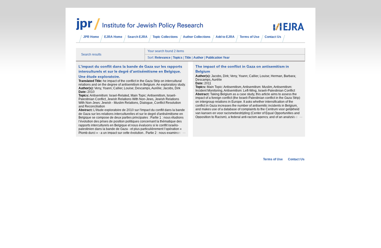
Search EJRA (137, 37)
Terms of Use (249, 37)
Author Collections (196, 37)
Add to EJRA (225, 37)
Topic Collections (165, 37)
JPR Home (91, 37)
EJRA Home (113, 37)
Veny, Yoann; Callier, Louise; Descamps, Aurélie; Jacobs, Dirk (137, 88)
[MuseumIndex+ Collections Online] (139, 28)
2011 (207, 83)
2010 (91, 92)
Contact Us (273, 37)
